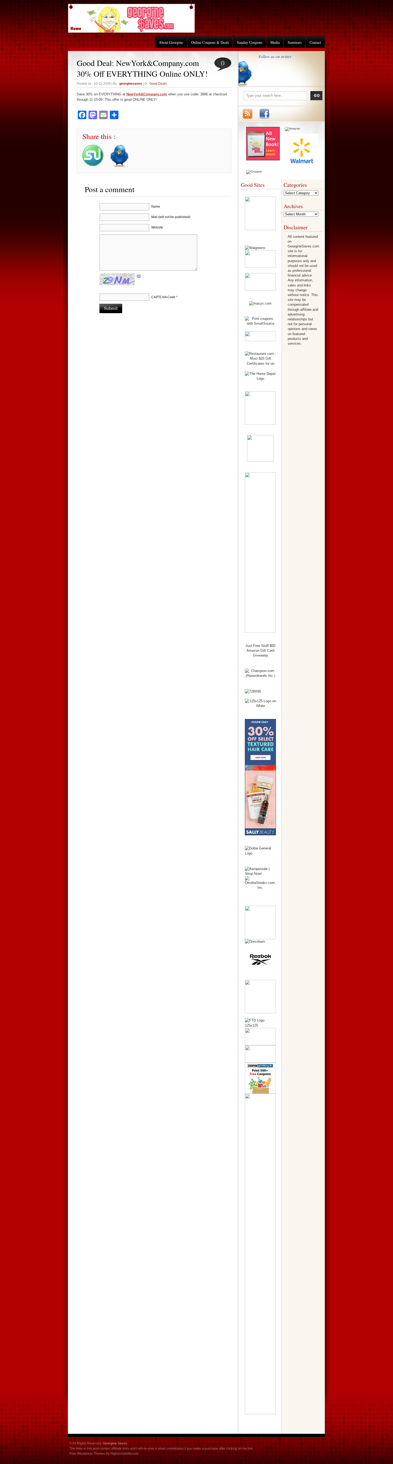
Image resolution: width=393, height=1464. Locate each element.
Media (275, 42)
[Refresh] (139, 277)
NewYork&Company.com (146, 94)
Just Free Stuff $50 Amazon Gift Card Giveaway (260, 650)
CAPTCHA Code (163, 297)
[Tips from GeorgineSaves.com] (263, 159)
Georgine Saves (79, 26)
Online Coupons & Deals (210, 42)
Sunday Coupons (249, 42)
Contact (315, 42)
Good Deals (158, 84)
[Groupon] (254, 171)
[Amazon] (292, 128)
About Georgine (171, 42)
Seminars (295, 42)
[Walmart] (301, 166)
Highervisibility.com (124, 1453)
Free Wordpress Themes (87, 1453)
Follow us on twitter (275, 56)
